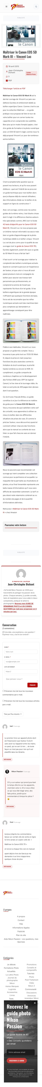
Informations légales (21, 928)
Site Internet (9, 667)
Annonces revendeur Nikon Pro (32, 998)
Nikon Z (31, 986)
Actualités (11, 971)
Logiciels (12, 989)
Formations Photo (11, 968)
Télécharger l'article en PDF (14, 88)
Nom (6, 647)
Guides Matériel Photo (31, 73)
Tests (11, 999)
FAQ (21, 924)
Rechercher (36, 6)
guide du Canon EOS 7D (26, 246)
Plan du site (21, 935)
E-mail (7, 657)
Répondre (7, 759)
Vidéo (31, 983)
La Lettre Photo (12, 975)
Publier (33, 685)
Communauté (30, 989)
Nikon (12, 983)
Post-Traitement (31, 980)
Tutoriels (30, 973)
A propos (21, 916)
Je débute (11, 964)
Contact (21, 920)
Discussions (32, 993)
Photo (31, 977)
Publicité (21, 931)
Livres (12, 995)
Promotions (31, 964)
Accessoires (12, 992)
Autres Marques (12, 986)
